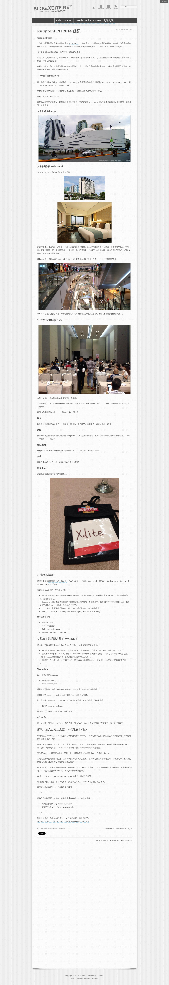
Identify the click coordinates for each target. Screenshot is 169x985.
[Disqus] (84, 874)
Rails (59, 20)
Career (97, 20)
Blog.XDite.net (52, 8)
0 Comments (127, 841)
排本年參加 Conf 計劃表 (47, 46)
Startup (68, 20)
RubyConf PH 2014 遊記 (58, 31)
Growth (79, 20)
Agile (88, 20)
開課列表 (108, 20)
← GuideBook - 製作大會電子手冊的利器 (51, 829)
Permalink (115, 841)
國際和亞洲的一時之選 (57, 581)
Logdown (100, 976)
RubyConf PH (74, 43)
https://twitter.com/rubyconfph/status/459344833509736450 (63, 821)
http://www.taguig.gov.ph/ (63, 807)
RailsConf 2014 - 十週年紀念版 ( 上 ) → (118, 829)
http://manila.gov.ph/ (63, 803)
